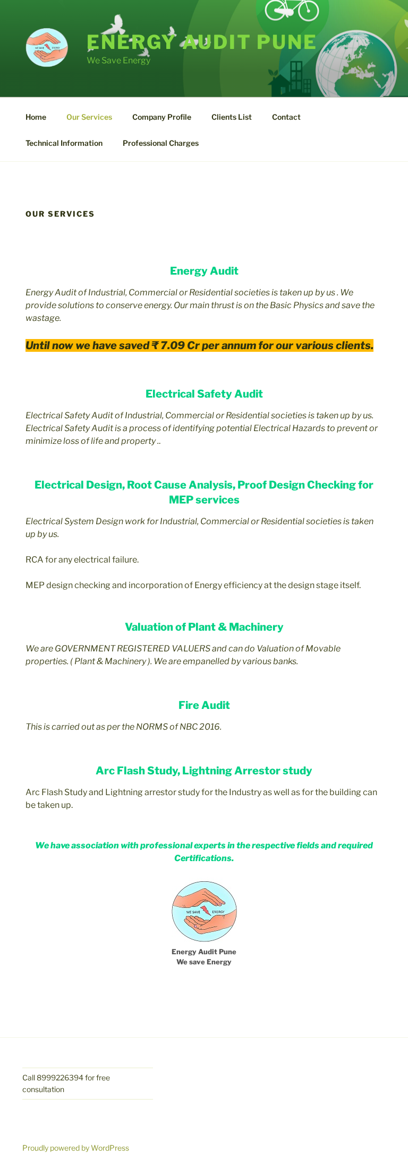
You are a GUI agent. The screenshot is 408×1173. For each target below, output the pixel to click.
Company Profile (161, 116)
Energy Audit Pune (202, 42)
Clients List (231, 116)
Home (36, 116)
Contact (286, 116)
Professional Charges (161, 142)
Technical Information (64, 142)
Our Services (89, 116)
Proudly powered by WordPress (75, 1147)
